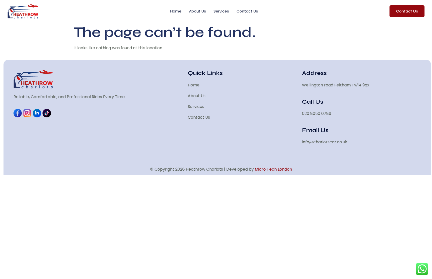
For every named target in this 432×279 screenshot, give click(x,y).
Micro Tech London (273, 169)
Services (221, 11)
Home (176, 11)
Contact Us (247, 11)
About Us (197, 11)
